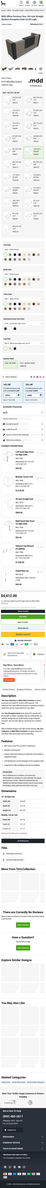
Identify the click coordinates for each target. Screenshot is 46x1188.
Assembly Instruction (14, 854)
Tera (11, 85)
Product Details (6, 24)
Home (3, 10)
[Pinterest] (37, 377)
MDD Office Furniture (14, 81)
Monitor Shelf (9, 359)
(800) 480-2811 (13, 1116)
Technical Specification (15, 860)
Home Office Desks (19, 1082)
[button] (21, 4)
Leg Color (7, 339)
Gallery (41, 73)
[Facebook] (31, 377)
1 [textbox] (38, 453)
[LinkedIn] (40, 377)
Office (9, 10)
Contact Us (12, 1130)
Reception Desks (18, 10)
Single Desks (5, 1082)
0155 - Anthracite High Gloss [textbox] (15, 323)
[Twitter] (34, 377)
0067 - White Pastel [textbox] (12, 249)
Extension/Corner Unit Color (14, 319)
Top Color (7, 245)
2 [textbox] (38, 478)
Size (11, 93)
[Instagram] (24, 1167)
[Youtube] (19, 1167)
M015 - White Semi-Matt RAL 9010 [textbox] (17, 343)
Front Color (8, 294)
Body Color (8, 270)
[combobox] (23, 249)
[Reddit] (43, 377)
